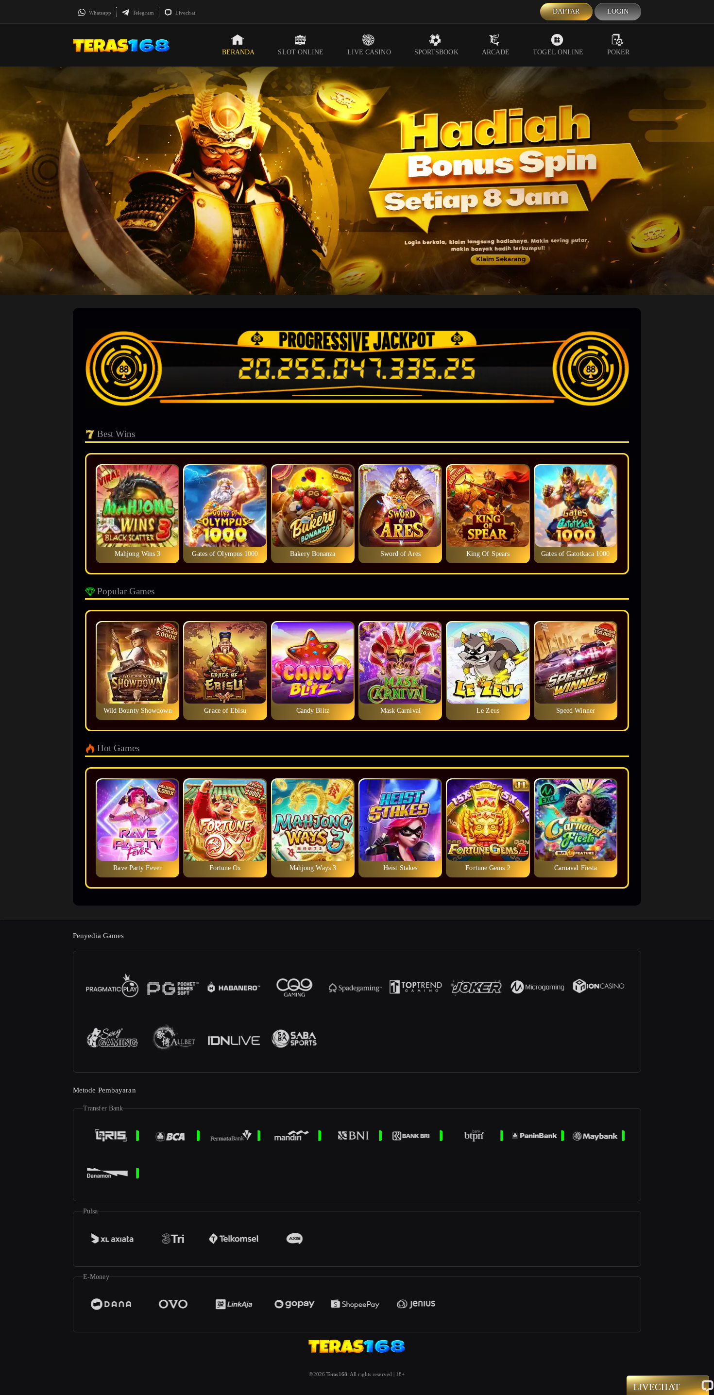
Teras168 (336, 1374)
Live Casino (369, 52)
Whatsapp (99, 13)
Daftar (566, 11)
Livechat (184, 13)
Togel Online (558, 52)
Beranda (238, 52)
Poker (618, 52)
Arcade (496, 52)
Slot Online (300, 52)
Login (618, 11)
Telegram (142, 13)
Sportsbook (436, 52)
